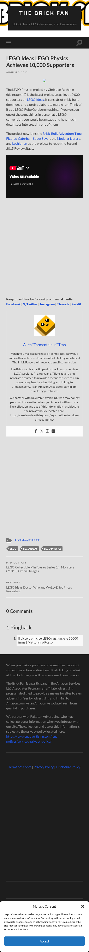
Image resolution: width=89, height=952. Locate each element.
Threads (63, 304)
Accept (44, 941)
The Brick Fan (44, 13)
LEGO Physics (52, 548)
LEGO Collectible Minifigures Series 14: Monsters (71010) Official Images (40, 567)
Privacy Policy (44, 767)
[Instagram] (47, 431)
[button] (83, 906)
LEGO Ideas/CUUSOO (27, 540)
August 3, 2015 (17, 72)
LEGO (13, 548)
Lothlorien (19, 143)
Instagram (47, 304)
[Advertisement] (44, 249)
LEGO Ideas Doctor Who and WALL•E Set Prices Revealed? (39, 587)
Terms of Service (20, 767)
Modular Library (68, 138)
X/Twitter (30, 304)
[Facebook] (36, 431)
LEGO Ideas (35, 99)
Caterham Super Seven (34, 138)
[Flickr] (53, 431)
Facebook (13, 304)
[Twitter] (41, 431)
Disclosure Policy (68, 767)
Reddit (76, 304)
